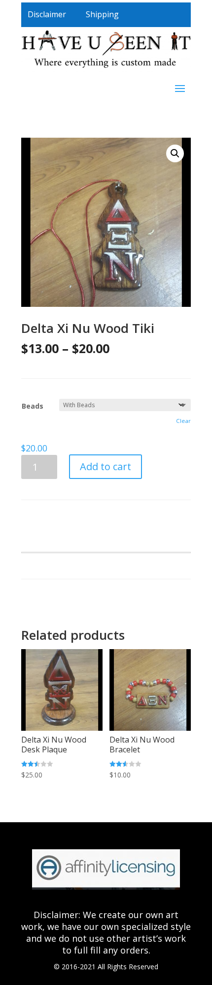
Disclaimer (47, 14)
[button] (175, 153)
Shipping (102, 14)
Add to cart (105, 466)
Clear (183, 420)
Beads (32, 406)
